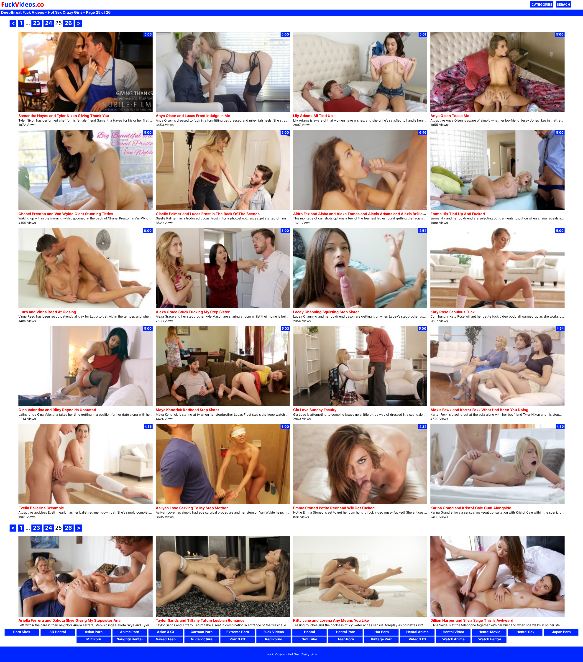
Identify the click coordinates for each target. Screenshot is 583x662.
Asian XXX (165, 632)
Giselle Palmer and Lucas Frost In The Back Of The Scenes (208, 213)
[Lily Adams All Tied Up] (360, 111)
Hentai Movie (489, 632)
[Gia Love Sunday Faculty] (360, 405)
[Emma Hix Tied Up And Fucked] (497, 209)
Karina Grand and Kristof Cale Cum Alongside (470, 508)
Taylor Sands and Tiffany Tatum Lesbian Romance (200, 620)
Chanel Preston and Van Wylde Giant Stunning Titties (65, 213)
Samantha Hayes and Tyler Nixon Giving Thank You (63, 115)
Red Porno (273, 639)
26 (68, 23)
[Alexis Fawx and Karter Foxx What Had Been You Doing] (497, 405)
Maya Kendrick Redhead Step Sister (187, 409)
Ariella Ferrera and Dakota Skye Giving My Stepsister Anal (69, 620)
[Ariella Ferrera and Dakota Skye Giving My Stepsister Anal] (85, 615)
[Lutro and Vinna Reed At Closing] (85, 307)
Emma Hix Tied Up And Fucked (457, 213)
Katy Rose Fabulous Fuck (452, 312)
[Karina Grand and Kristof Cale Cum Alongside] (497, 503)
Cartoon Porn (201, 632)
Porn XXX (237, 639)
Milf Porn (93, 639)
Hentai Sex (525, 632)
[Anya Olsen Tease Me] (497, 111)
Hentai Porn (345, 632)
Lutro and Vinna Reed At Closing (47, 312)
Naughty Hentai (130, 639)
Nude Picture (201, 639)
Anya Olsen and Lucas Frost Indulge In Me (193, 115)
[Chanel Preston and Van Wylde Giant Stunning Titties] (85, 209)
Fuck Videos (273, 632)
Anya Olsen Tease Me (449, 115)
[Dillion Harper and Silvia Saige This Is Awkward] (497, 615)
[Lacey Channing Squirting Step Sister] (360, 307)
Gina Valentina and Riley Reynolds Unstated (57, 409)
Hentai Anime (417, 632)
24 (48, 23)
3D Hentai (57, 632)
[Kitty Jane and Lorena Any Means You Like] (360, 615)
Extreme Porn (237, 632)
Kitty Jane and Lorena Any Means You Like (331, 620)
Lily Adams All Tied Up (313, 115)
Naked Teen (166, 639)
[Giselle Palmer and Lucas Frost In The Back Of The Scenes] (223, 209)
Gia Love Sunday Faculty (314, 409)
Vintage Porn (381, 639)
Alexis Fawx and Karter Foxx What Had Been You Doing (479, 409)
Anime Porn (129, 632)
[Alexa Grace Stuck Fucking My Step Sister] (223, 307)
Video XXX (418, 639)
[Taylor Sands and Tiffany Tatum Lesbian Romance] (223, 615)
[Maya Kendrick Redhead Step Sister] (223, 405)
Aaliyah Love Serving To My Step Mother (192, 508)
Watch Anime (453, 639)
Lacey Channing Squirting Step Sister (326, 312)
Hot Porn (381, 632)
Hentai (309, 632)
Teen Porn (345, 639)
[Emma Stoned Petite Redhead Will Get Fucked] (360, 503)
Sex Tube (309, 639)
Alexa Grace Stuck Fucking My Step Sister (193, 312)
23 (36, 23)
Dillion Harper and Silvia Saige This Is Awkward (471, 620)
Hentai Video (453, 632)
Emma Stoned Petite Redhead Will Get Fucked (334, 508)
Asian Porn (93, 632)
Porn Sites (21, 632)
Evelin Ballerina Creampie (41, 508)
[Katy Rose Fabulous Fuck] (497, 307)
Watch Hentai (489, 639)
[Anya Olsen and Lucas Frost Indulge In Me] (223, 111)
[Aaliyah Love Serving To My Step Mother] (223, 503)
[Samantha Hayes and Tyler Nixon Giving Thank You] (85, 111)
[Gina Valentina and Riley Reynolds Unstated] (85, 405)
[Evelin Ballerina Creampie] (85, 503)
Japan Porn (561, 632)
